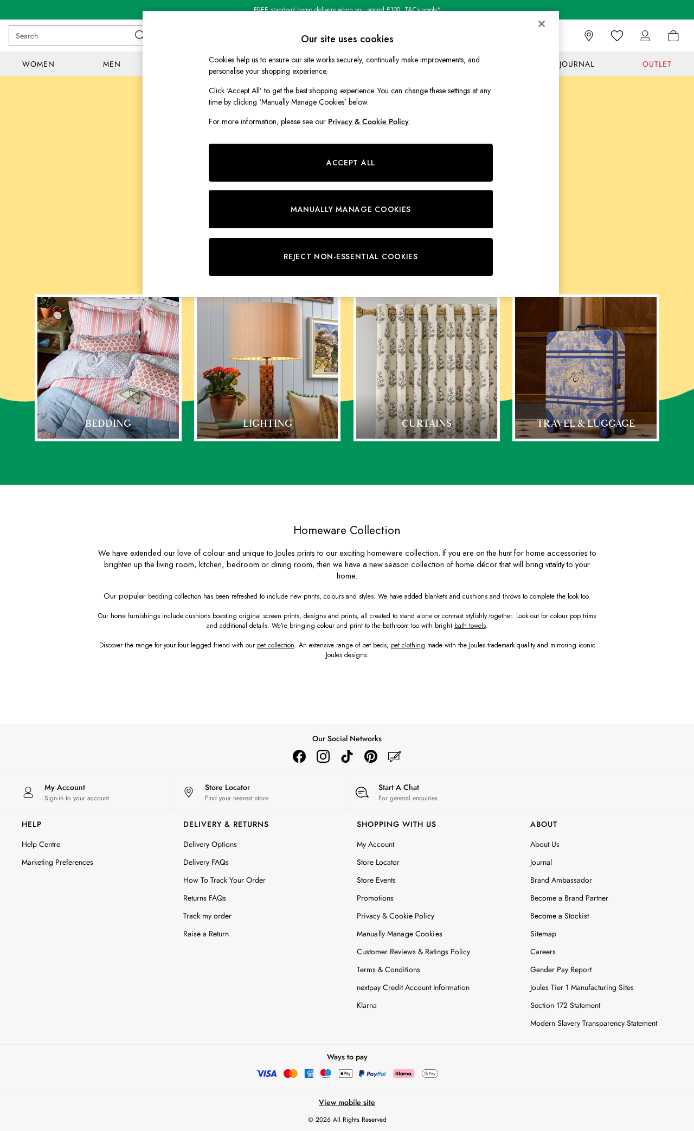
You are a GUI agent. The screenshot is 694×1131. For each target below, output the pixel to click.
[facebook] (299, 756)
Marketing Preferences (57, 862)
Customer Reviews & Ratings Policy (413, 951)
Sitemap (543, 933)
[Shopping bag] (673, 36)
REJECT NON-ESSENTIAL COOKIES (351, 256)
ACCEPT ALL (350, 162)
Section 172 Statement (565, 1005)
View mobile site (347, 1102)
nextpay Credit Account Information (413, 987)
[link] (645, 36)
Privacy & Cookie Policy (395, 915)
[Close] (542, 24)
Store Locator (378, 862)
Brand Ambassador (561, 880)
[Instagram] (323, 756)
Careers (543, 951)
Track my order (207, 915)
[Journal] (395, 756)
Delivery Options (210, 844)
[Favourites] (617, 36)
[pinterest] (371, 756)
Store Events (376, 880)
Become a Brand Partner (569, 897)
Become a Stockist (559, 915)
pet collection (275, 645)
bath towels (470, 626)
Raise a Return (206, 933)
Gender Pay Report (561, 969)
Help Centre (41, 844)
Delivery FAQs (206, 862)
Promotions (375, 897)
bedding (160, 596)
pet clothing (408, 645)
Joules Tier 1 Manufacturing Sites (582, 987)
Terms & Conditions (388, 969)
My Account (375, 844)
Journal (541, 862)
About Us (545, 844)
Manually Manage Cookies (399, 933)
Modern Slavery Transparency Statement (593, 1023)
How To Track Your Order (224, 880)
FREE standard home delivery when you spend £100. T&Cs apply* (347, 10)
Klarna (367, 1005)
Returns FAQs (204, 897)
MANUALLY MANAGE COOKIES (351, 209)
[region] (351, 154)
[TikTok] (347, 756)
